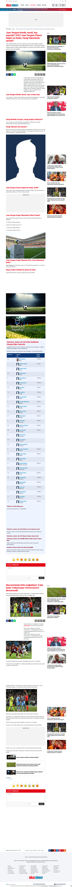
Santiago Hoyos (23, 368)
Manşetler (10, 1)
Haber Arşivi (15, 1)
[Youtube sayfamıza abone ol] (54, 850)
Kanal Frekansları (56, 868)
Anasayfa (27, 850)
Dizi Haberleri (56, 867)
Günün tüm (62, 9)
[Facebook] (7, 74)
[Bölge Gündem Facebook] (54, 1)
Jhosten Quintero (23, 444)
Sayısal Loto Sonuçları (34, 869)
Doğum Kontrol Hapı (22, 870)
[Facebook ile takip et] (49, 850)
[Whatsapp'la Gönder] (15, 74)
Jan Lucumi (22, 487)
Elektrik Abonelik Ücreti (11, 868)
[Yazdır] (36, 74)
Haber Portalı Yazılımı (12, 884)
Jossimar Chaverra (23, 425)
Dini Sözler (55, 869)
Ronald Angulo (22, 477)
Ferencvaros (10, 779)
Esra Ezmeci (10, 869)
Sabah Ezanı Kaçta (45, 868)
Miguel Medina (22, 482)
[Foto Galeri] (65, 1)
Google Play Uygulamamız (40, 884)
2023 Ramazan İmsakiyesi (23, 873)
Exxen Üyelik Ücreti (34, 868)
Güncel (27, 5)
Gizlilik (42, 850)
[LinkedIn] (12, 74)
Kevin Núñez (22, 392)
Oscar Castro (22, 439)
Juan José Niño (22, 397)
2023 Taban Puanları (57, 870)
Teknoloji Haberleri (33, 867)
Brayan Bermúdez (23, 468)
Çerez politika (43, 885)
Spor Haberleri (10, 867)
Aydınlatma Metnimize (53, 885)
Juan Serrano (22, 359)
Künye (31, 850)
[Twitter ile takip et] (52, 850)
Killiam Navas (22, 415)
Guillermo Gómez (23, 363)
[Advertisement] (14, 84)
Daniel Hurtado (22, 472)
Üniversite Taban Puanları (46, 870)
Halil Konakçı (21, 868)
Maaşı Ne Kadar (44, 872)
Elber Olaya (21, 387)
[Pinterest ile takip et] (62, 850)
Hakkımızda (35, 850)
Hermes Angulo (22, 453)
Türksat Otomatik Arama (23, 872)
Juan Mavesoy (22, 373)
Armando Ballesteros (24, 401)
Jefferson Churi (22, 501)
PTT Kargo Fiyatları (11, 872)
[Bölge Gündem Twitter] (52, 1)
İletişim (39, 850)
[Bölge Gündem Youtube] (60, 1)
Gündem (39, 5)
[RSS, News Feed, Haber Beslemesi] (65, 850)
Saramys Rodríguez (23, 449)
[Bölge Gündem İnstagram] (57, 1)
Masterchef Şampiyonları (34, 872)
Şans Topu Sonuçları (22, 869)
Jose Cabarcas (22, 378)
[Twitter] (9, 74)
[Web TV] (62, 1)
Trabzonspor (27, 625)
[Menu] (53, 5)
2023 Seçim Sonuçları (11, 873)
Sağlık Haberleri (44, 867)
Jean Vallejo (22, 420)
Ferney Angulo (22, 458)
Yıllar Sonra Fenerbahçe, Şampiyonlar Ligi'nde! (27, 9)
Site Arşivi (43, 873)
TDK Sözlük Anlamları (34, 870)
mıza (47, 885)
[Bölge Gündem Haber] (12, 5)
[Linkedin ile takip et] (57, 850)
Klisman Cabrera (23, 406)
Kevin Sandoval (22, 382)
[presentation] (7, 9)
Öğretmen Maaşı (56, 872)
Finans (22, 5)
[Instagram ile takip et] (59, 850)
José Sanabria (22, 491)
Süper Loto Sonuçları (45, 869)
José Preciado (22, 430)
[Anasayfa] (6, 1)
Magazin (44, 5)
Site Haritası (33, 873)
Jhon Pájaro (22, 496)
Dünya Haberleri (21, 867)
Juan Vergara (22, 434)
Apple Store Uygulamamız (60, 884)
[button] (38, 74)
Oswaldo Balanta (23, 463)
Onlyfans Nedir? (10, 870)
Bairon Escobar (22, 411)
